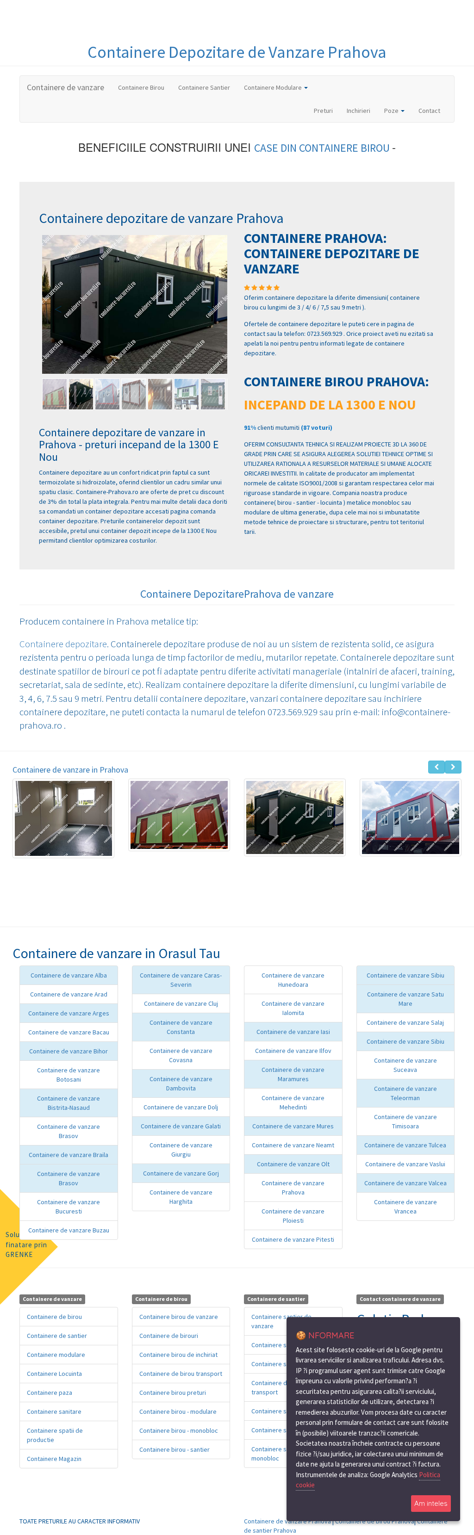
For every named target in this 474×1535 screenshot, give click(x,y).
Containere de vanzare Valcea (405, 1183)
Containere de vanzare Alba (69, 975)
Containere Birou (141, 87)
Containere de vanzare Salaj (405, 1022)
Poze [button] (392, 110)
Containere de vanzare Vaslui (405, 1164)
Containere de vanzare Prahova (287, 1521)
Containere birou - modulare (178, 1411)
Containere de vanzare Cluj (181, 1003)
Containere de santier (57, 1335)
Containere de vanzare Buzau (68, 1230)
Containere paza (49, 1392)
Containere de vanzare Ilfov (293, 1050)
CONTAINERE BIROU (345, 148)
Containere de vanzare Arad (68, 994)
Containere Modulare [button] (273, 87)
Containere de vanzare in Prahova (70, 769)
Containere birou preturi (172, 1392)
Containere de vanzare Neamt (293, 1145)
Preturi (327, 110)
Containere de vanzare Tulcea (405, 1145)
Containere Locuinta (54, 1373)
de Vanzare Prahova (317, 52)
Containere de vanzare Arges (68, 1013)
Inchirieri (358, 110)
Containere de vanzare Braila (68, 1155)
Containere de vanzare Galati (181, 1126)
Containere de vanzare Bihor (68, 1051)
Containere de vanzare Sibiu (405, 975)
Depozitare (208, 52)
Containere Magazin (54, 1459)
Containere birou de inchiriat (178, 1354)
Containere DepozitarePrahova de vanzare (237, 594)
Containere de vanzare (65, 87)
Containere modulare (56, 1354)
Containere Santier (204, 87)
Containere (127, 52)
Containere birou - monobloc (178, 1430)
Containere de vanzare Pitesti (293, 1239)
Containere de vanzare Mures (293, 1126)
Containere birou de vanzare (178, 1316)
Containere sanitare (54, 1411)
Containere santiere (278, 1345)
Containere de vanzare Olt (293, 1164)
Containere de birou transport (180, 1373)
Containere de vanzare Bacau (68, 1032)
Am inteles (431, 1503)
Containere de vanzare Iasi (293, 1031)
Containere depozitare (63, 644)
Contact (429, 110)
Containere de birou (54, 1316)
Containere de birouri (168, 1335)
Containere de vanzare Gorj (181, 1173)
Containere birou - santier (174, 1449)
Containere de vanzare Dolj (180, 1107)
